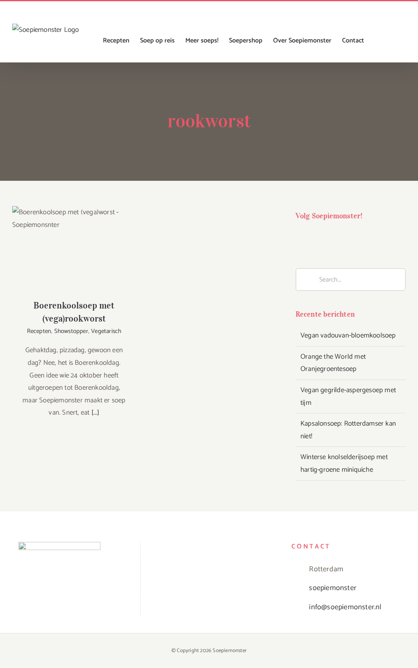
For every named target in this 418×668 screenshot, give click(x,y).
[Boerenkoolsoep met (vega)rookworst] (74, 247)
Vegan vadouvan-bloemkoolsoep (348, 335)
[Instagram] (317, 237)
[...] (95, 412)
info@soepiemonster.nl (345, 607)
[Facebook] (301, 237)
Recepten (39, 331)
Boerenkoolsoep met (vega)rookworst (74, 234)
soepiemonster (332, 588)
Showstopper (71, 331)
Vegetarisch (106, 331)
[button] (392, 41)
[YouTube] (334, 237)
